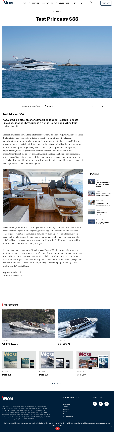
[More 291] (19, 360)
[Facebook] (92, 106)
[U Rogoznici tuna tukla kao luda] (91, 221)
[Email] (97, 106)
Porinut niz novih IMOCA (102, 213)
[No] (111, 426)
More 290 (43, 375)
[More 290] (56, 360)
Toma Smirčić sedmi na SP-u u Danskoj (103, 195)
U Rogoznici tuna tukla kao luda (102, 223)
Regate (99, 191)
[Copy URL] (102, 106)
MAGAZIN (57, 11)
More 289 (81, 375)
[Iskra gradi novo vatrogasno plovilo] (91, 202)
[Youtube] (106, 404)
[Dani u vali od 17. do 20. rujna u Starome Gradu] (91, 181)
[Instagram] (101, 404)
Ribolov (99, 219)
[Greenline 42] (84, 323)
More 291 (6, 375)
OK (58, 429)
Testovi (5, 341)
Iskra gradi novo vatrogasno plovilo (103, 204)
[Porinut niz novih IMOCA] (91, 211)
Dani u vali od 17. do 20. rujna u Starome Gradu (103, 184)
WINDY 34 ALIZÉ (10, 344)
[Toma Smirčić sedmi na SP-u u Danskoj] (91, 193)
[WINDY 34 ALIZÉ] (28, 323)
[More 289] (93, 360)
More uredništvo (32, 106)
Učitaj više (55, 383)
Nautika (99, 180)
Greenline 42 (64, 344)
